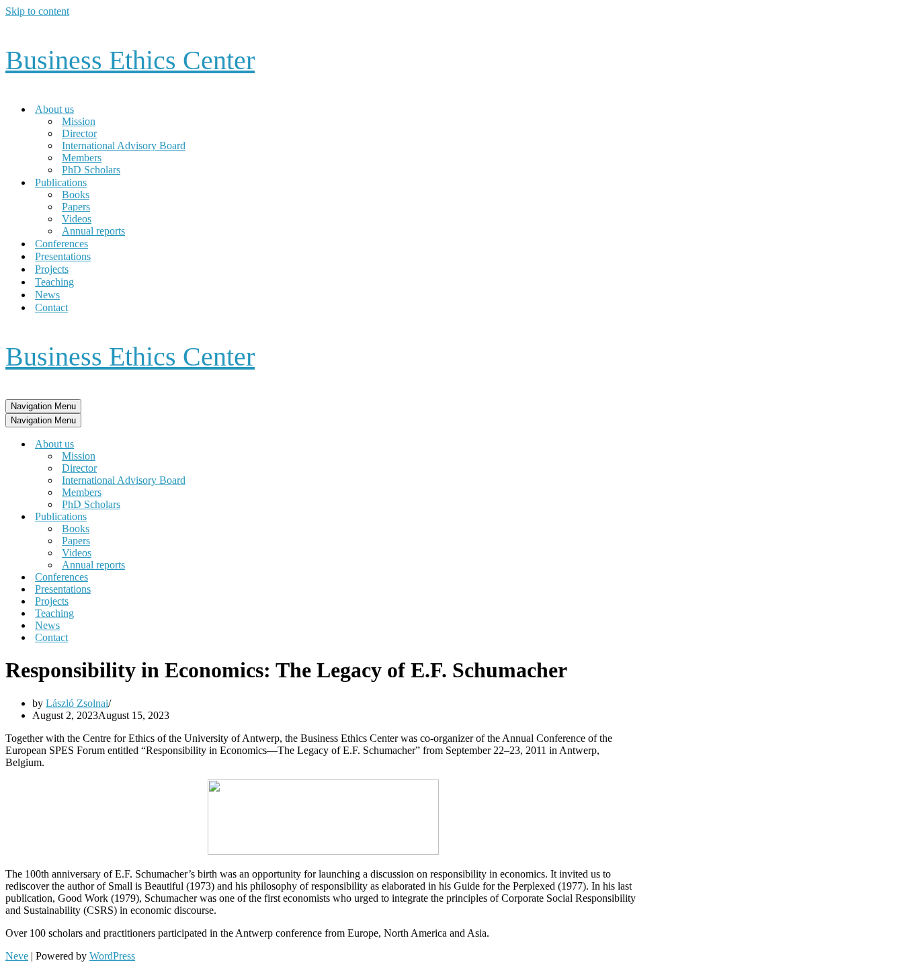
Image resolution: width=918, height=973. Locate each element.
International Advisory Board (123, 145)
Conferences (61, 243)
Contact (51, 307)
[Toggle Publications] (241, 517)
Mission (78, 121)
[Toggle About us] (241, 444)
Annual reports (93, 231)
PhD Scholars (91, 169)
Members (81, 157)
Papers (76, 206)
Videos (76, 218)
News (47, 294)
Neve (16, 956)
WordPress (112, 956)
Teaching (54, 282)
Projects (52, 269)
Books (75, 194)
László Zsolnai (77, 703)
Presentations (63, 256)
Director (79, 133)
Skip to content (37, 11)
